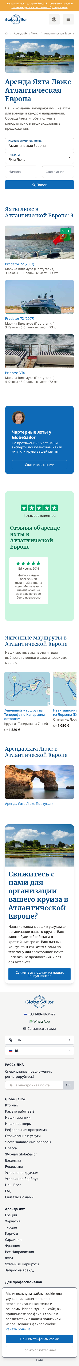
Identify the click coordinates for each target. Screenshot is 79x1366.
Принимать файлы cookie (39, 1339)
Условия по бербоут (21, 1178)
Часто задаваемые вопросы (28, 1142)
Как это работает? (19, 1111)
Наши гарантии (18, 1117)
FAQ (8, 1191)
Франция (12, 1245)
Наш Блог (13, 1184)
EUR (18, 1040)
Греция (11, 1215)
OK (68, 1085)
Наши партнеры (18, 1123)
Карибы (11, 1233)
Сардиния (13, 1239)
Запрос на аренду (19, 1270)
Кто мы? (11, 1105)
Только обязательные (39, 1350)
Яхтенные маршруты (22, 1264)
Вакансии (13, 1160)
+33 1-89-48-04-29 (41, 1014)
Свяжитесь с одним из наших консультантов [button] (40, 974)
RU (17, 1050)
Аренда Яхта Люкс (25, 33)
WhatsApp (41, 1021)
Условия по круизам (21, 1172)
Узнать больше (18, 1329)
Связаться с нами (41, 1028)
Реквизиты (14, 1166)
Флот (9, 1258)
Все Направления (19, 1251)
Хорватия (12, 1221)
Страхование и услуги (23, 1135)
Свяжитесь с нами (39, 464)
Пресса (11, 1148)
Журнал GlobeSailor (21, 1154)
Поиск (41, 184)
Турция (11, 1227)
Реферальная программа (26, 1129)
